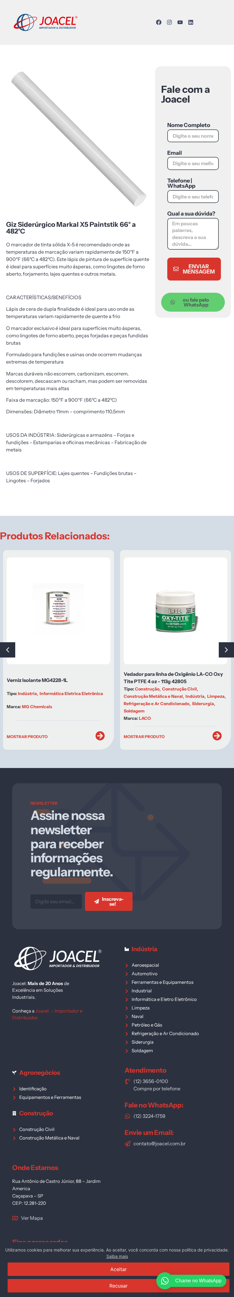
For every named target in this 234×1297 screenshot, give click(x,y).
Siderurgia (203, 703)
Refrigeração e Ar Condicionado (156, 703)
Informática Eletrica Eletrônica (71, 693)
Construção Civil (179, 689)
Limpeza (216, 696)
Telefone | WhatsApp (181, 183)
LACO (145, 718)
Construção (147, 689)
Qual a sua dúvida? (191, 214)
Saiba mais (117, 1256)
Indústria (27, 693)
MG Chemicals (37, 706)
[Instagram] (169, 22)
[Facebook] (158, 22)
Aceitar (118, 1269)
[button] (226, 650)
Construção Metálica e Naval (153, 696)
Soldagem (134, 711)
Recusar (118, 1286)
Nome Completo (188, 125)
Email (174, 153)
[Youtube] (180, 22)
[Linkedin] (190, 22)
